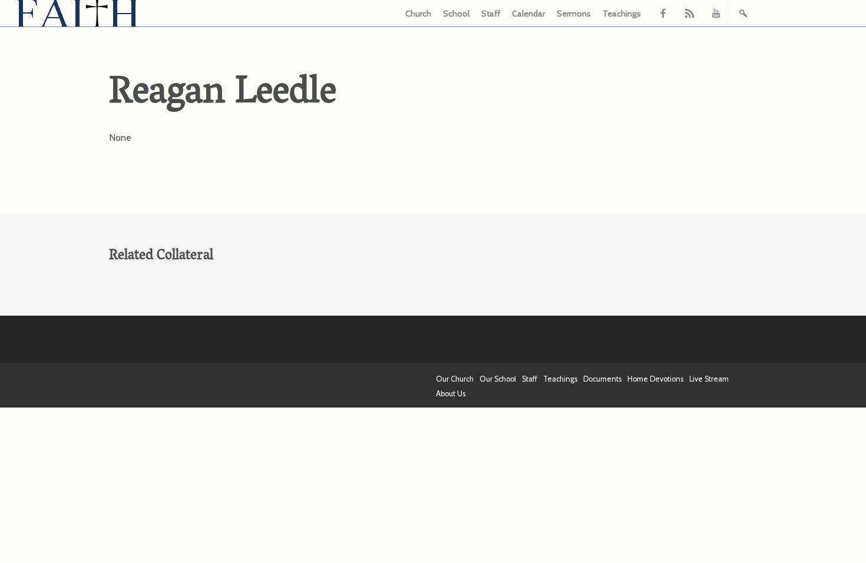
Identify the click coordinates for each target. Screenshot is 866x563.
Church (418, 13)
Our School (498, 379)
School (456, 13)
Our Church (455, 379)
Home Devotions (655, 379)
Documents (602, 379)
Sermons (574, 13)
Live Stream (709, 379)
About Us (450, 393)
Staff (490, 13)
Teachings (622, 13)
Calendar (528, 13)
